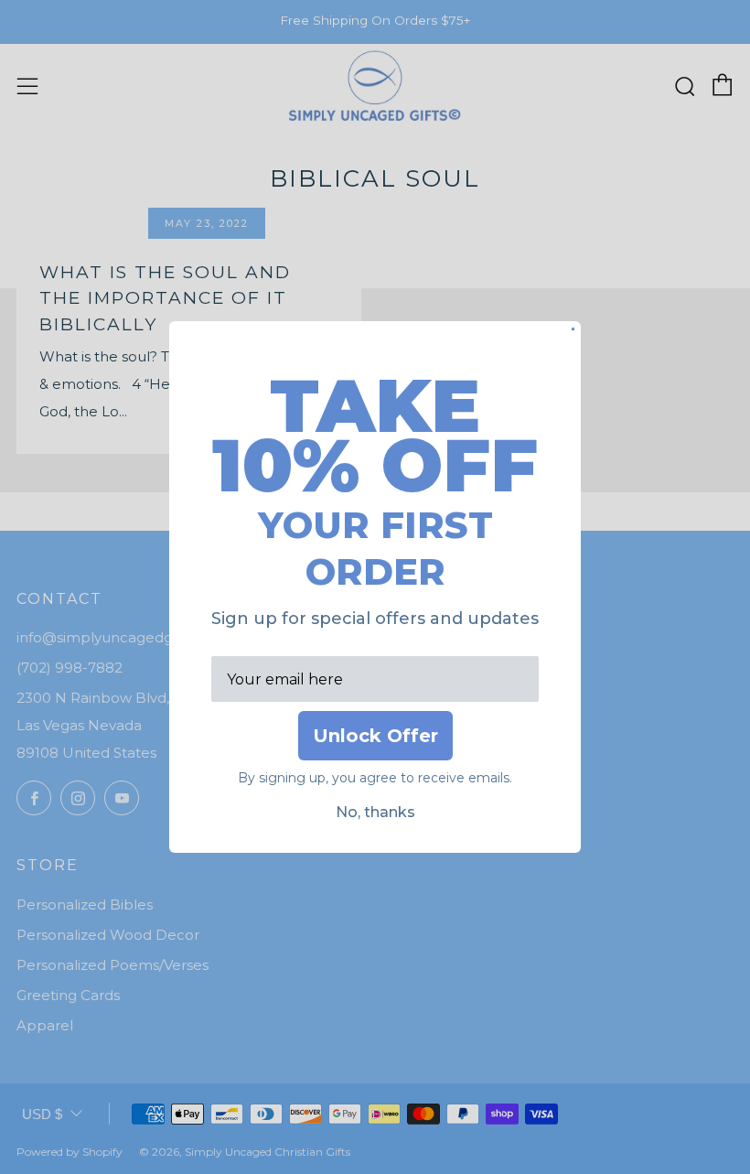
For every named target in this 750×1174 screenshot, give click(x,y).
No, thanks (375, 812)
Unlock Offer (375, 736)
